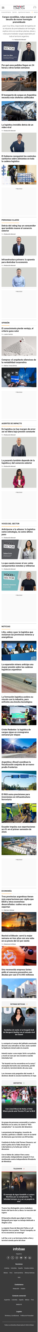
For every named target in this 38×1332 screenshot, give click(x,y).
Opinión (12, 12)
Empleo (23, 1288)
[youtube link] (21, 1257)
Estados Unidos (29, 1268)
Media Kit (19, 1304)
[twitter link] (12, 1257)
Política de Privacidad (26, 1315)
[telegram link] (25, 1257)
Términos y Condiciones (12, 1315)
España (20, 1268)
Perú (11, 1273)
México (6, 1273)
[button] (3, 8)
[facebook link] (8, 1257)
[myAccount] (34, 7)
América (6, 1268)
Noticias (33, 12)
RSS (19, 1277)
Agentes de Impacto (21, 12)
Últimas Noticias (29, 1273)
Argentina (7, 1300)
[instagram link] (16, 1257)
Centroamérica (18, 1273)
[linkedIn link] (29, 1257)
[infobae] (19, 8)
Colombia (14, 1268)
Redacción (16, 1288)
